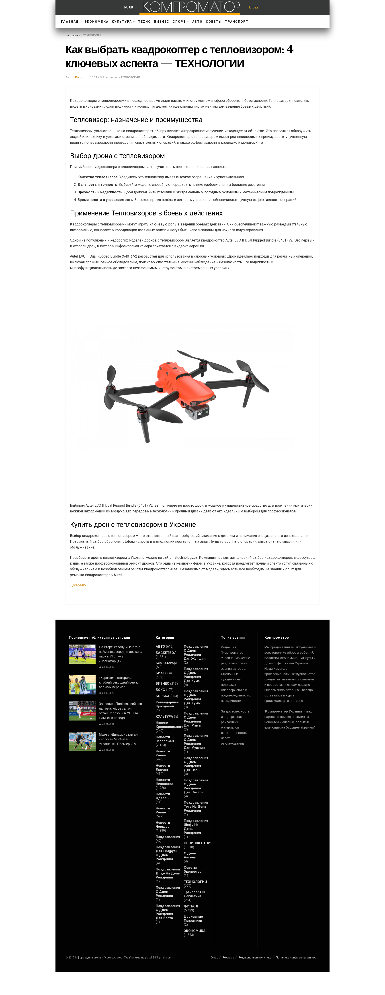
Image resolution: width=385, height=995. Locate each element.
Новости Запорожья (165, 739)
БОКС (160, 690)
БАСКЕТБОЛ (166, 653)
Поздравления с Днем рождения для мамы (196, 719)
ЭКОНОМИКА (97, 21)
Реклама (228, 957)
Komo (79, 77)
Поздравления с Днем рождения (168, 892)
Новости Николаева (165, 782)
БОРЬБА (163, 696)
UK (131, 7)
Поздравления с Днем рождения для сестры (196, 786)
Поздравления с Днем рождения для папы (196, 764)
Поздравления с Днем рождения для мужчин (196, 742)
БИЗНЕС (161, 21)
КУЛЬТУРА (122, 21)
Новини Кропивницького (170, 725)
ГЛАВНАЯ (69, 21)
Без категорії (167, 663)
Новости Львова (163, 768)
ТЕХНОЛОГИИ (92, 35)
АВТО (197, 21)
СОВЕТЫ (214, 21)
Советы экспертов (193, 870)
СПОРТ (179, 21)
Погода (253, 7)
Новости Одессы (163, 796)
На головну (73, 35)
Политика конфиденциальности (297, 957)
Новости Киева (163, 753)
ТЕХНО (144, 21)
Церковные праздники (193, 919)
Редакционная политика (255, 957)
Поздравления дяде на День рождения (168, 873)
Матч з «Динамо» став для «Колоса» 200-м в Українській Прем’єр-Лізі (119, 739)
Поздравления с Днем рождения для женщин (196, 653)
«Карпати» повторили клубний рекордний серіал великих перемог (119, 682)
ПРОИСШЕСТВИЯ (198, 843)
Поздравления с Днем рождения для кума (196, 675)
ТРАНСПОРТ (237, 21)
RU (126, 7)
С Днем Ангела (190, 855)
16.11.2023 (97, 77)
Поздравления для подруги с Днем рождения (168, 853)
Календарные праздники (167, 704)
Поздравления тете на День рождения (196, 807)
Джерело (78, 585)
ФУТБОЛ (191, 906)
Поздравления (168, 837)
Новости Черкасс (163, 825)
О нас (214, 957)
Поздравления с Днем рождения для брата (168, 912)
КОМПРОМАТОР (191, 6)
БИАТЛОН (164, 673)
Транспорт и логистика (194, 894)
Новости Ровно (163, 810)
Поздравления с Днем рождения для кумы (196, 697)
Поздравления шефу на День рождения (196, 827)
